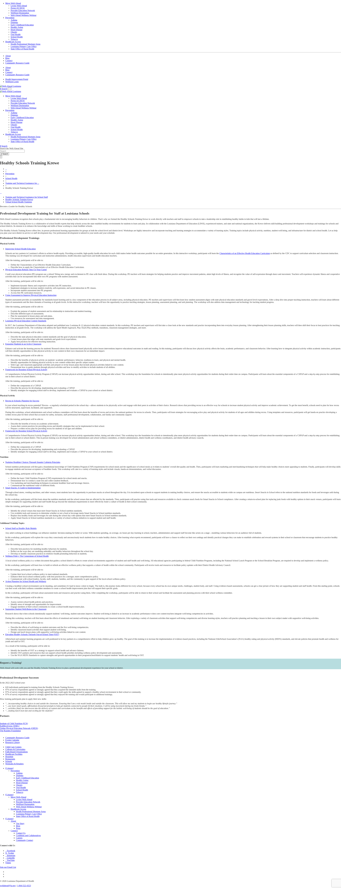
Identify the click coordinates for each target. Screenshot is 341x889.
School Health (17, 37)
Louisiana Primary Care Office (23, 46)
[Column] (9, 768)
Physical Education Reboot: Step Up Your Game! (26, 269)
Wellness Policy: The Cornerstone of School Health (27, 556)
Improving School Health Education (20, 249)
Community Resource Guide (17, 63)
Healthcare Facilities (13, 754)
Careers (19, 838)
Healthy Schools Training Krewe (19, 199)
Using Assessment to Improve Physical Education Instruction (30, 295)
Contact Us (20, 833)
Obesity (14, 32)
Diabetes (14, 22)
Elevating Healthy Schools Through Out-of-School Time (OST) (32, 634)
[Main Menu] (9, 88)
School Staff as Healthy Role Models (20, 528)
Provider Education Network (23, 10)
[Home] (6, 169)
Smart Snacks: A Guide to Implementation (23, 488)
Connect (8, 60)
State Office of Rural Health (22, 49)
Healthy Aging (17, 27)
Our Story (20, 823)
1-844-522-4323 (24, 885)
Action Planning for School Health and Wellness (25, 581)
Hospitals (9, 756)
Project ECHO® (18, 8)
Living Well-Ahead (19, 6)
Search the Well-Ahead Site (11, 148)
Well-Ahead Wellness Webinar (23, 15)
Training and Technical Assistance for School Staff (26, 197)
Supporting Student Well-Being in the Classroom (25, 609)
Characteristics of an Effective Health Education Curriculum (244, 253)
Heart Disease (16, 30)
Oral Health (16, 34)
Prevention (9, 18)
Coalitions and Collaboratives (28, 835)
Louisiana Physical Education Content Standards (25, 321)
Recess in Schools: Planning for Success (22, 401)
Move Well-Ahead (13, 3)
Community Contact (24, 840)
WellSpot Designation (20, 13)
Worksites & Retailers (14, 764)
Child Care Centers (13, 747)
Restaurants (10, 759)
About (8, 56)
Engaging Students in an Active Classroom (23, 344)
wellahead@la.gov (8, 885)
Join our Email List (8, 867)
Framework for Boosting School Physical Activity (26, 369)
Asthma (14, 20)
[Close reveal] (1, 156)
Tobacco (14, 39)
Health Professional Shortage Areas (25, 44)
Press (18, 828)
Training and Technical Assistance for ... (22, 183)
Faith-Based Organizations (16, 752)
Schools (8, 761)
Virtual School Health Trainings (18, 202)
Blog (7, 58)
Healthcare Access (13, 42)
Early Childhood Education (22, 25)
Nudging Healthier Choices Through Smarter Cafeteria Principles (32, 462)
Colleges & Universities (15, 749)
